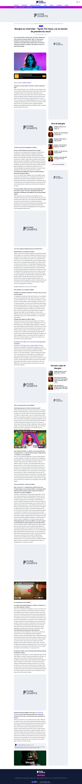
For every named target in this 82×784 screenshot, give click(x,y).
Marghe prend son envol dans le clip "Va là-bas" (60, 372)
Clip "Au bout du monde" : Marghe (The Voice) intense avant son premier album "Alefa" (61, 380)
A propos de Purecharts (18, 778)
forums (66, 5)
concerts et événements (35, 5)
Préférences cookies (64, 778)
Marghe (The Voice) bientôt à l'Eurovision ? (61, 133)
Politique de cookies (32, 778)
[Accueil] (41, 2)
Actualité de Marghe (30, 23)
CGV (51, 778)
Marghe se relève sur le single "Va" (60, 127)
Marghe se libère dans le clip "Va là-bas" (60, 139)
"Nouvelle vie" (20, 487)
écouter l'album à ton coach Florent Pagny (29, 341)
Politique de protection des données (42, 778)
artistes (51, 5)
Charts (45, 5)
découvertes (24, 5)
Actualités (16, 5)
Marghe (30, 762)
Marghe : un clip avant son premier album (60, 151)
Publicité (58, 778)
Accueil (15, 23)
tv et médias (59, 5)
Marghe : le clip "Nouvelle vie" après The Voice (60, 158)
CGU (49, 778)
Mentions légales (26, 778)
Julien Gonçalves (27, 82)
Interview (23, 23)
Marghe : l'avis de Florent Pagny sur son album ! (60, 145)
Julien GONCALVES (22, 745)
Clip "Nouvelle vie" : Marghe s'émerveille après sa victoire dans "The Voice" (61, 387)
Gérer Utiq (54, 778)
